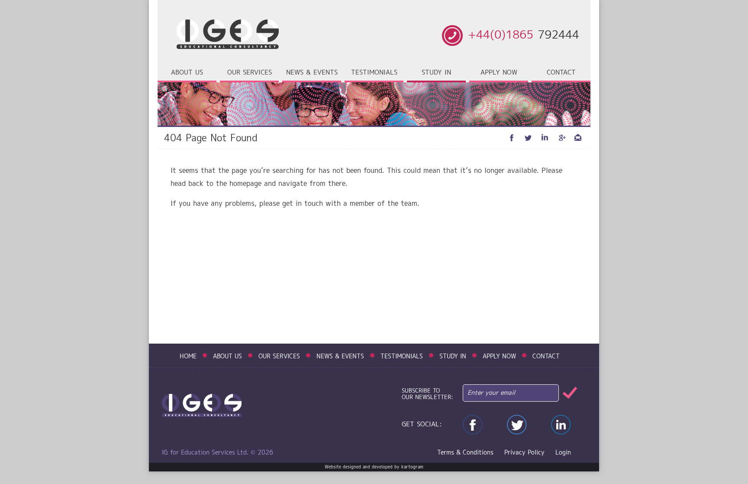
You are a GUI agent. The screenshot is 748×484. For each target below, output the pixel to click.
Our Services (279, 356)
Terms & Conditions (465, 452)
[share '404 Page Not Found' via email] (578, 137)
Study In (452, 356)
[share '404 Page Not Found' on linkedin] (545, 137)
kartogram (412, 467)
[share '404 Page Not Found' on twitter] (528, 137)
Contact (561, 73)
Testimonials (374, 73)
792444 (523, 35)
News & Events (312, 73)
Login (563, 452)
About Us (227, 356)
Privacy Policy (524, 452)
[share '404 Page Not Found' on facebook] (512, 137)
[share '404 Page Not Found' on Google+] (561, 137)
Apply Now (498, 73)
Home (188, 356)
